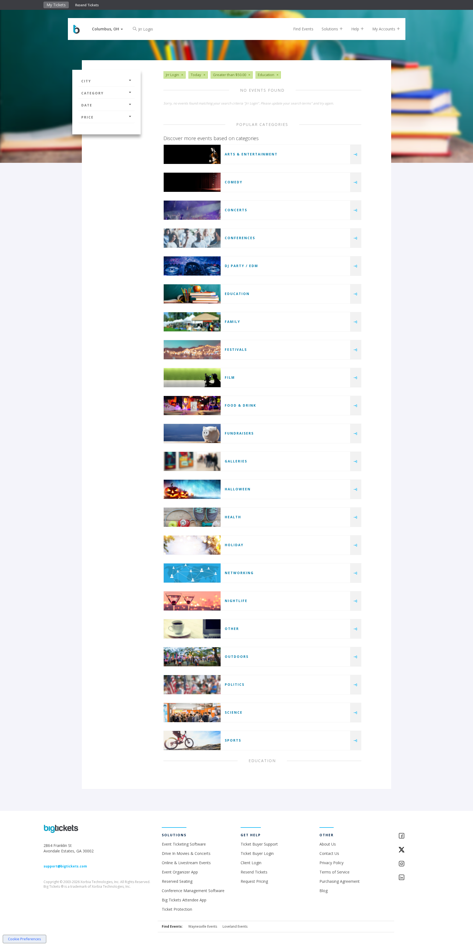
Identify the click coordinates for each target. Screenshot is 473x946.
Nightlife (236, 600)
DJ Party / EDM (241, 266)
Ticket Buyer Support (259, 844)
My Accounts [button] (384, 28)
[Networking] (192, 573)
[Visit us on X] (413, 850)
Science (234, 712)
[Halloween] (192, 489)
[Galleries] (192, 461)
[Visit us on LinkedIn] (413, 877)
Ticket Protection (177, 909)
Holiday (234, 545)
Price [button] (87, 117)
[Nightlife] (192, 601)
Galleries (236, 461)
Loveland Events (235, 926)
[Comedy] (192, 182)
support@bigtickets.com (65, 866)
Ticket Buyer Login (257, 853)
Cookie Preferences (24, 938)
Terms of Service (334, 872)
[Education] (192, 293)
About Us (327, 844)
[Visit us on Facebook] (413, 836)
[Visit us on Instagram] (413, 864)
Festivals (236, 349)
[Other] (192, 628)
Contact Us (329, 853)
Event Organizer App (180, 872)
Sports (233, 740)
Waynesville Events (202, 926)
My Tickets (56, 4)
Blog (323, 890)
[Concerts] (192, 210)
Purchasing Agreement (339, 881)
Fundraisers (239, 433)
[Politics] (192, 684)
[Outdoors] (192, 656)
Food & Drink (240, 405)
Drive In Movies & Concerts (186, 853)
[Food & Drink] (192, 405)
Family (232, 321)
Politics (234, 684)
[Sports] (192, 740)
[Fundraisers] (192, 433)
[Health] (192, 517)
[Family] (192, 321)
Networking (239, 573)
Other (232, 628)
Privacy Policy (331, 862)
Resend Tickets (87, 5)
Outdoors (237, 656)
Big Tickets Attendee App (184, 899)
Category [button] (92, 93)
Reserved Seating (177, 881)
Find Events (303, 28)
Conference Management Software (193, 890)
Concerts (236, 210)
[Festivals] (192, 349)
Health (233, 517)
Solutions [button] (330, 28)
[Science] (192, 712)
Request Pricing (254, 881)
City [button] (86, 81)
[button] (107, 28)
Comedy (234, 182)
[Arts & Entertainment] (192, 154)
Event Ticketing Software (184, 844)
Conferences (240, 238)
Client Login (251, 862)
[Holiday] (192, 545)
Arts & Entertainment (251, 154)
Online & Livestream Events (186, 862)
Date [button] (86, 105)
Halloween (238, 489)
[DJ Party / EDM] (192, 266)
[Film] (192, 377)
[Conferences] (192, 238)
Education (237, 293)
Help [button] (355, 28)
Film (230, 377)
